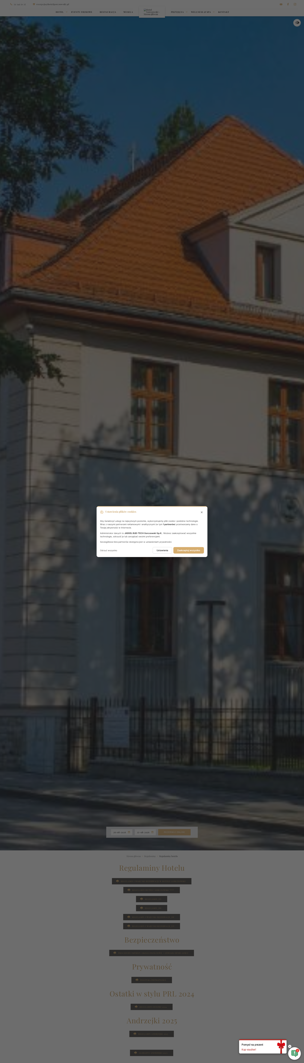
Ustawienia (162, 550)
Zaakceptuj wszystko (188, 550)
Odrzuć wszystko (108, 550)
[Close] (202, 512)
